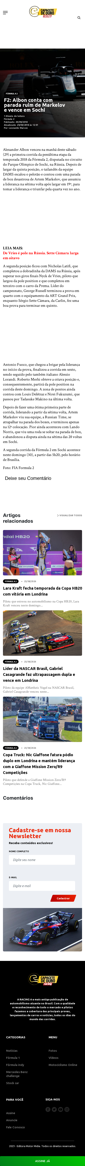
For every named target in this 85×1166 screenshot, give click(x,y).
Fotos (53, 1050)
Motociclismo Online (63, 1065)
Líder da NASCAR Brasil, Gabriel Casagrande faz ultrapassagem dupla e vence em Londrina (39, 674)
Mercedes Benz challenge (17, 1074)
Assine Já (42, 1161)
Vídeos (53, 1057)
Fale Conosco (15, 1127)
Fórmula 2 (12, 93)
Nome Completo (19, 851)
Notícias (11, 1050)
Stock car (12, 1083)
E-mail (13, 877)
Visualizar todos (70, 515)
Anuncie (11, 1120)
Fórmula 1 (13, 1057)
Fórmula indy (15, 1065)
